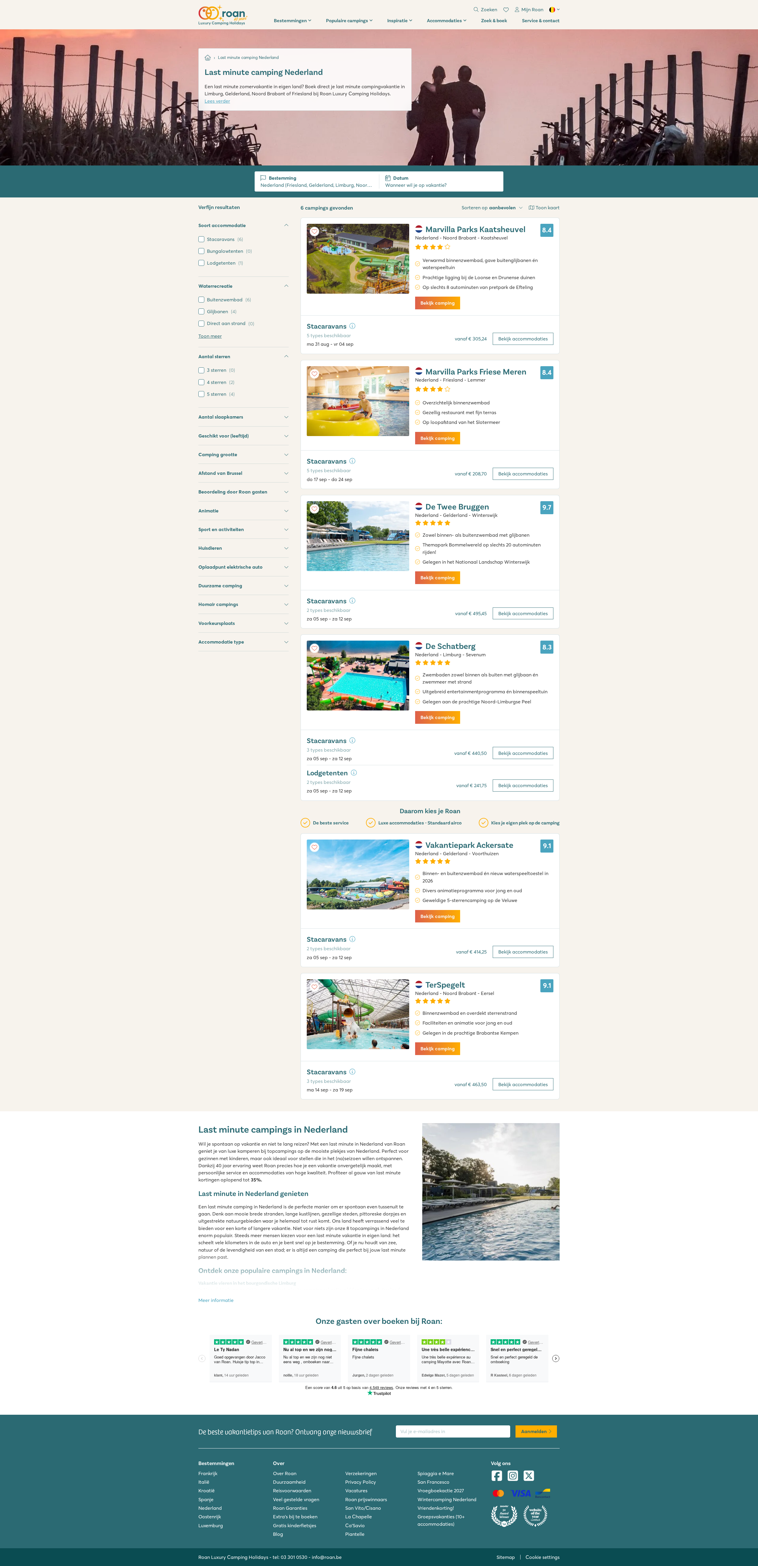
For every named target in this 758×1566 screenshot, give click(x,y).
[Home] (208, 57)
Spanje (205, 1499)
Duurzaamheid (289, 1482)
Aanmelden (534, 1431)
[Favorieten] (506, 9)
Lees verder (217, 101)
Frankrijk (207, 1473)
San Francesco (433, 1482)
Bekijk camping (437, 303)
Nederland (210, 1508)
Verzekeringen (361, 1473)
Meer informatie (216, 1300)
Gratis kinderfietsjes (294, 1525)
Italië (203, 1482)
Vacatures (356, 1490)
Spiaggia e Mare (435, 1473)
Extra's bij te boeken (295, 1517)
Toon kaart (548, 207)
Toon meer (210, 336)
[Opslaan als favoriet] (314, 231)
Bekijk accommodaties (523, 339)
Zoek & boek (494, 20)
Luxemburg (210, 1525)
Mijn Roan (532, 9)
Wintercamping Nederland (446, 1499)
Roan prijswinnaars (366, 1499)
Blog (278, 1534)
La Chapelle (358, 1517)
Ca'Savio (355, 1525)
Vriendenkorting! (435, 1508)
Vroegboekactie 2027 (440, 1490)
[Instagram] (513, 1476)
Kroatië (206, 1490)
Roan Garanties (290, 1508)
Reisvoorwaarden (292, 1490)
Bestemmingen (290, 20)
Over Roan (284, 1473)
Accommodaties (444, 20)
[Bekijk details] (352, 326)
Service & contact (541, 20)
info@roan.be (327, 1557)
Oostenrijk (209, 1517)
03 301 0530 (294, 1557)
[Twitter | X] (529, 1476)
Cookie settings (543, 1557)
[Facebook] (497, 1476)
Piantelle (354, 1534)
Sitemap (506, 1557)
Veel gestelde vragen (296, 1499)
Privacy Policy (360, 1482)
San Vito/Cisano (363, 1508)
